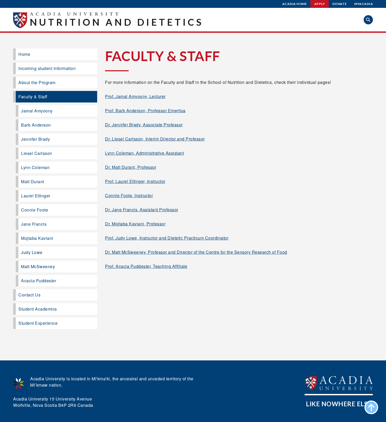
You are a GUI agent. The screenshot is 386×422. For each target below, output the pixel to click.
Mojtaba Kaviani (37, 238)
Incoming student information (47, 68)
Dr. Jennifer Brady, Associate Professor (144, 125)
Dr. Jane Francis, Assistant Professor (141, 210)
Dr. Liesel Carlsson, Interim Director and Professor (155, 139)
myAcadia (363, 4)
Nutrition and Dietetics (117, 22)
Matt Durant (32, 181)
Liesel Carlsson (36, 153)
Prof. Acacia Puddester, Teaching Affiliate (146, 266)
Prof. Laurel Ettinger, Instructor (135, 181)
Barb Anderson (36, 125)
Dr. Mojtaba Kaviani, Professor (135, 224)
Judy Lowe (32, 252)
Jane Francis (33, 224)
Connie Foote (34, 210)
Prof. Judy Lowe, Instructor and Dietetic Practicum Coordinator (166, 238)
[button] (368, 19)
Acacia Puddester (38, 281)
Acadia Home (294, 4)
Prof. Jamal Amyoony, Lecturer (135, 96)
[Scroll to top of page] (371, 407)
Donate (339, 4)
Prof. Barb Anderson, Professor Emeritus (145, 110)
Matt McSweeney (38, 266)
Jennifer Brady (35, 139)
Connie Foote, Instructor (129, 195)
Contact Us (29, 295)
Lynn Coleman (35, 167)
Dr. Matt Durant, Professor (130, 167)
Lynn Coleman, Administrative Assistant (144, 153)
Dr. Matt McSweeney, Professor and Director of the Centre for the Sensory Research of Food (196, 252)
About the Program (37, 82)
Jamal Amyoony (37, 111)
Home (24, 54)
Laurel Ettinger (35, 196)
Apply (319, 4)
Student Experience (38, 323)
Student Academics (37, 309)
